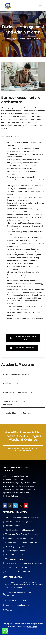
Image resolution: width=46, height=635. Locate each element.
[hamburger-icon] (40, 5)
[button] (23, 338)
